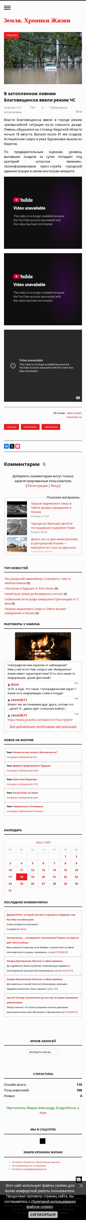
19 (32, 877)
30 (76, 884)
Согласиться (43, 1214)
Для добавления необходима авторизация (43, 726)
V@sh (23, 929)
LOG (35, 784)
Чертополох (15, 1108)
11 (21, 870)
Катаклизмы (30, 426)
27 (43, 884)
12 (32, 870)
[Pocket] (17, 446)
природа (11, 426)
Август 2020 (43, 842)
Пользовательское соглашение (29, 1165)
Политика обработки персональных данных (36, 1162)
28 (54, 884)
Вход (54, 486)
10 (10, 870)
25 (21, 884)
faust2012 (67, 970)
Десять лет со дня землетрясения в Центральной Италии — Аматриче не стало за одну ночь (54, 543)
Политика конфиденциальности (29, 1169)
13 (43, 870)
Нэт (35, 757)
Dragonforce (66, 1108)
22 (65, 877)
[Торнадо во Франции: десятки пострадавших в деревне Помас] (17, 534)
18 (21, 877)
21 (54, 877)
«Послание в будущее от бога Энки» (29, 588)
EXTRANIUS (61, 952)
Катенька (38, 811)
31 (10, 890)
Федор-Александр (40, 1108)
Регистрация (38, 486)
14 (54, 870)
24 (10, 884)
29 (65, 884)
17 (10, 877)
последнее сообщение (18, 757)
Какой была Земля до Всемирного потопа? (34, 594)
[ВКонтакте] (6, 446)
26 (32, 884)
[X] (12, 446)
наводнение (50, 426)
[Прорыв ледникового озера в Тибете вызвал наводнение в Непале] (17, 516)
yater (35, 770)
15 (65, 870)
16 (76, 870)
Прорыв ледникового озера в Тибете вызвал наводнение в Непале (51, 508)
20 (43, 877)
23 (76, 877)
